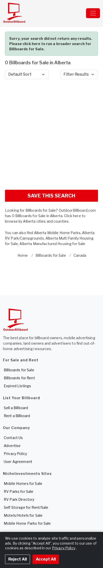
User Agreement (18, 461)
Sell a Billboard (16, 408)
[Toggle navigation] (93, 13)
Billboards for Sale (19, 370)
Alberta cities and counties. (46, 221)
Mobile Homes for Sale (23, 483)
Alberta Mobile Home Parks (57, 233)
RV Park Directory (19, 499)
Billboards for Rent (19, 378)
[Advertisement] (51, 134)
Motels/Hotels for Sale (23, 515)
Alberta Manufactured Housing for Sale (52, 244)
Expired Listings (17, 386)
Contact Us (13, 438)
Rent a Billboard (17, 416)
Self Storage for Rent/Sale (26, 507)
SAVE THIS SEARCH (51, 196)
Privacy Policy (15, 453)
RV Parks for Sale (18, 491)
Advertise (12, 445)
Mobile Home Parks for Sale (27, 523)
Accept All (46, 559)
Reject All (17, 559)
